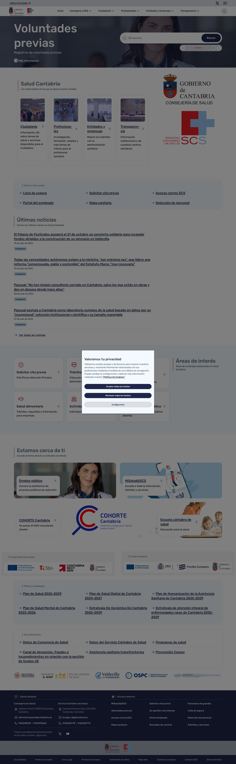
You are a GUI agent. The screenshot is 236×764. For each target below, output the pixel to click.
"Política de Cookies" (114, 377)
